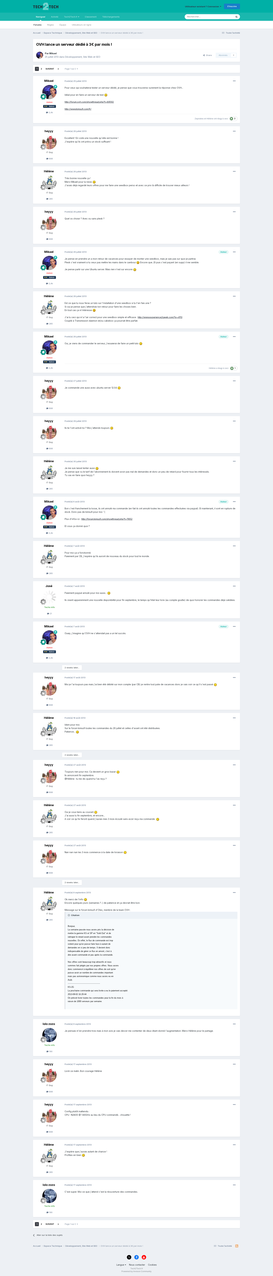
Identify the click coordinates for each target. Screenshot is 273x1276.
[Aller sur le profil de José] (49, 597)
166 (50, 1051)
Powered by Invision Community (136, 1271)
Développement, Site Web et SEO (82, 56)
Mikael (53, 53)
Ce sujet (225, 16)
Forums (37, 24)
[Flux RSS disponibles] (237, 1246)
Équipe (63, 24)
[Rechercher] (236, 16)
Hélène (209, 118)
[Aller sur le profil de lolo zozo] (49, 1035)
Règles (50, 24)
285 (50, 199)
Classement (91, 16)
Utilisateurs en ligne (81, 24)
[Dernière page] (58, 69)
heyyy (49, 131)
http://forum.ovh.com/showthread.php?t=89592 (89, 102)
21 (50, 613)
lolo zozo (49, 1024)
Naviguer (40, 16)
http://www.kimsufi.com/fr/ (78, 109)
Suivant (50, 69)
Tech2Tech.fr (71, 16)
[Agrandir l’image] (105, 94)
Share (208, 55)
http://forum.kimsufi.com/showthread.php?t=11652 (106, 519)
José (49, 586)
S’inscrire (232, 6)
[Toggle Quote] (69, 915)
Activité (54, 16)
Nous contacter (137, 1264)
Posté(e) (76, 81)
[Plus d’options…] (234, 81)
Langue (120, 1264)
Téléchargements (111, 16)
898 (50, 158)
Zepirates (199, 118)
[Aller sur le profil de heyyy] (49, 142)
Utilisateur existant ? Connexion (202, 6)
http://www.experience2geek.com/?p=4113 (160, 317)
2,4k (50, 112)
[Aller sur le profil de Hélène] (49, 182)
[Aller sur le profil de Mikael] (39, 55)
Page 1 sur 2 (71, 69)
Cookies (152, 1264)
